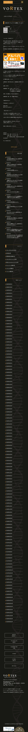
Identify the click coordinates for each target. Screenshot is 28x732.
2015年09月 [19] (9, 621)
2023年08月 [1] (9, 393)
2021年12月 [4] (9, 454)
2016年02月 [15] (9, 606)
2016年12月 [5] (9, 576)
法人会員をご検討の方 (14, 660)
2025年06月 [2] (9, 326)
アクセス (19, 690)
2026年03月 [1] (9, 299)
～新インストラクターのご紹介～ (13, 191)
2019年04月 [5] (9, 496)
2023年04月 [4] (9, 405)
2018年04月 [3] (9, 530)
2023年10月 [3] (9, 387)
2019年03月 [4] (9, 500)
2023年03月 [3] (9, 408)
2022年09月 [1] (9, 427)
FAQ (22, 690)
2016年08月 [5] (9, 588)
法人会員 (15, 690)
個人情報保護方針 (11, 692)
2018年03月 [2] (9, 533)
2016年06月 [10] (9, 594)
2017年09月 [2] (9, 551)
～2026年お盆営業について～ (12, 170)
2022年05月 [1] (9, 439)
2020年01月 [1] (9, 484)
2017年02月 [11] (9, 569)
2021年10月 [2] (9, 460)
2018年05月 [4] (9, 527)
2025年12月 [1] (9, 308)
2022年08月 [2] (9, 430)
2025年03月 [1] (9, 335)
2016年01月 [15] (9, 609)
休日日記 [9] (8, 253)
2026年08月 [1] (9, 284)
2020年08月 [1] (9, 475)
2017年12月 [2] (9, 542)
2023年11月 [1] (9, 384)
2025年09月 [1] (9, 317)
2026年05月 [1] (9, 293)
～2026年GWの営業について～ (13, 202)
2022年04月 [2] (9, 442)
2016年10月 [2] (9, 582)
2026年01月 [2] (9, 305)
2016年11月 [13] (9, 579)
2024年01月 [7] (9, 378)
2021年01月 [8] (9, 466)
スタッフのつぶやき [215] (11, 250)
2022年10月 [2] (9, 423)
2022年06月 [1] (9, 436)
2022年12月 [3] (9, 417)
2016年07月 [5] (9, 591)
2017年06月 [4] (9, 557)
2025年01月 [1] (9, 341)
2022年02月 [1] (9, 448)
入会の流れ (14, 653)
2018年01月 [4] (9, 539)
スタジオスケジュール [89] (11, 259)
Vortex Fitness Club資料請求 (14, 641)
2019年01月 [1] (9, 503)
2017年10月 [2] (9, 548)
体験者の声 (5, 692)
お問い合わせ (14, 665)
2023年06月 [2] (9, 399)
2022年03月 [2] (9, 445)
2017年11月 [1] (9, 545)
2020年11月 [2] (9, 472)
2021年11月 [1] (9, 457)
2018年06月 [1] (9, 524)
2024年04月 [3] (9, 369)
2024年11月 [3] (9, 347)
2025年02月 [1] (9, 338)
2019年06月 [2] (9, 490)
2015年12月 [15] (9, 612)
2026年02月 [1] (9, 302)
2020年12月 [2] (9, 469)
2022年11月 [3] (9, 420)
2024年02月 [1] (9, 375)
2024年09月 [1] (9, 354)
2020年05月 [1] (9, 478)
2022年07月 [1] (9, 433)
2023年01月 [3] (9, 414)
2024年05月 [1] (9, 366)
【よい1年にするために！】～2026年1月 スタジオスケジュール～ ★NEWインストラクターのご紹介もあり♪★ (15, 236)
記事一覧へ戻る (14, 146)
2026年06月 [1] (9, 290)
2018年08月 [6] (9, 518)
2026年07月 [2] (9, 287)
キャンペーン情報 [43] (10, 265)
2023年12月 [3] (9, 381)
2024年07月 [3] (9, 360)
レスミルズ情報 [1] (9, 268)
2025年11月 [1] (9, 311)
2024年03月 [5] (9, 372)
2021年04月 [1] (9, 463)
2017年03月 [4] (9, 566)
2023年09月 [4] (9, 390)
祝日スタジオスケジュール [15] (12, 262)
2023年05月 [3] (9, 402)
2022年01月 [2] (9, 451)
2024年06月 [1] (9, 363)
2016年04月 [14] (9, 600)
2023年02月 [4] (9, 411)
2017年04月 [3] (9, 563)
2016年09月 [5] (9, 585)
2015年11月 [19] (9, 615)
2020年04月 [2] (9, 481)
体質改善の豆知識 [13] (10, 256)
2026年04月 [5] (9, 296)
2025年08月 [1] (9, 320)
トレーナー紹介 (6, 690)
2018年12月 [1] (9, 506)
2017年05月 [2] (9, 560)
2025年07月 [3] (9, 323)
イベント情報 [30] (9, 271)
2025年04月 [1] (9, 332)
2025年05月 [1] (9, 329)
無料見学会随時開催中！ (14, 635)
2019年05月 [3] (9, 493)
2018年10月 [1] (9, 512)
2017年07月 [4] (9, 554)
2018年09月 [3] (9, 515)
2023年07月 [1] (9, 396)
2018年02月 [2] (9, 536)
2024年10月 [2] (9, 350)
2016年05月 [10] (9, 597)
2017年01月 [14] (9, 572)
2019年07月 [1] (9, 487)
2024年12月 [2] (9, 344)
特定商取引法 (17, 692)
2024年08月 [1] (9, 357)
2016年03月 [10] (9, 603)
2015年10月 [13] (9, 618)
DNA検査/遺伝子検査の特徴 (14, 647)
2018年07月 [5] (9, 521)
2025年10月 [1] (9, 314)
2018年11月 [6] (9, 509)
